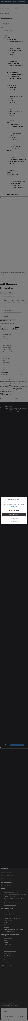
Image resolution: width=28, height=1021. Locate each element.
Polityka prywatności (14, 506)
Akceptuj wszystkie (14, 514)
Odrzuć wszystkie (14, 510)
